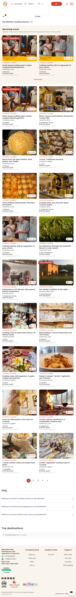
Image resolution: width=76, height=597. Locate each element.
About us (32, 555)
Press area (32, 558)
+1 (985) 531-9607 (10, 559)
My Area (51, 555)
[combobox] (18, 4)
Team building (68, 565)
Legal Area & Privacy (7, 594)
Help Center (68, 555)
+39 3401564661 (9, 556)
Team (32, 562)
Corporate (68, 562)
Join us (32, 565)
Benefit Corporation (29, 592)
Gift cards (68, 558)
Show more (38, 79)
